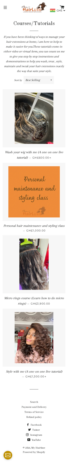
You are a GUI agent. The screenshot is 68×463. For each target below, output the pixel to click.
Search (34, 401)
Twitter (36, 429)
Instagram (35, 434)
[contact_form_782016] (7, 455)
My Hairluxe (38, 447)
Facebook (36, 424)
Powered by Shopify (34, 452)
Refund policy (34, 417)
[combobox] (57, 10)
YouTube (36, 439)
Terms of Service (34, 412)
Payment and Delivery (34, 407)
